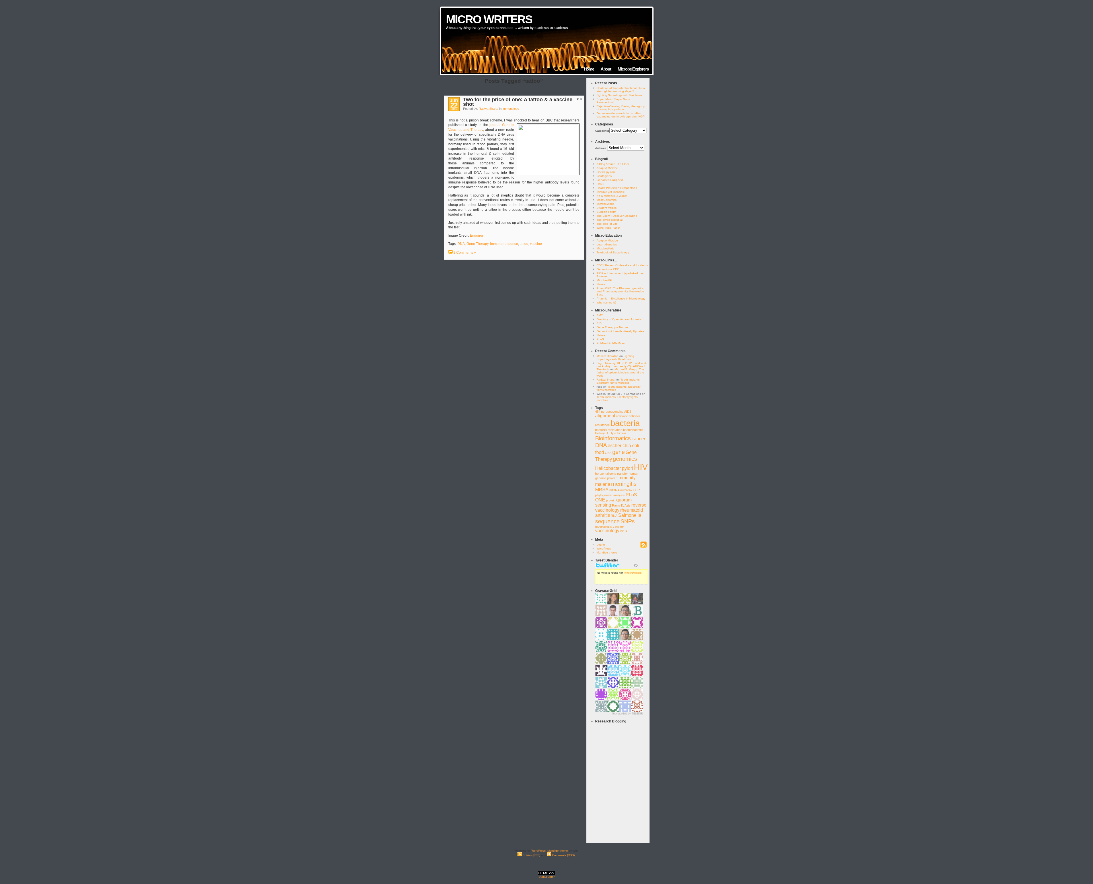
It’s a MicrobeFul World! (612, 195)
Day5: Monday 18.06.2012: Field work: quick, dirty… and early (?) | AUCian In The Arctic (622, 366)
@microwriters (633, 572)
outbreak (626, 490)
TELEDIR (637, 713)
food (599, 452)
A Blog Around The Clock (613, 164)
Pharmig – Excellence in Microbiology (621, 298)
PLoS (600, 339)
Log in (601, 544)
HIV (641, 467)
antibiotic (622, 416)
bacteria (625, 423)
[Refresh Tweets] (636, 565)
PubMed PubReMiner (611, 343)
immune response (504, 244)
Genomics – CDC (608, 269)
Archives (600, 148)
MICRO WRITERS (489, 19)
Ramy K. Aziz (621, 505)
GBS (608, 453)
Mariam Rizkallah (608, 356)
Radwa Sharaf (488, 108)
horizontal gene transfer (611, 473)
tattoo (524, 244)
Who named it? (607, 302)
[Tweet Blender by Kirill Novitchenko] (642, 565)
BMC (600, 315)
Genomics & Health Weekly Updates (620, 331)
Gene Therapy (477, 244)
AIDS (627, 411)
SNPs (628, 521)
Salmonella (629, 515)
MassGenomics (607, 199)
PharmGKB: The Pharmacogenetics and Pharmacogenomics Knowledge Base (620, 291)
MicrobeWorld (605, 203)
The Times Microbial (609, 219)
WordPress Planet (608, 227)
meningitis (623, 483)
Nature (601, 284)
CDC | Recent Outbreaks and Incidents (622, 265)
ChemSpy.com (606, 172)
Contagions (604, 175)
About (606, 69)
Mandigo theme (607, 552)
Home (589, 69)
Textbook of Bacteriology (613, 252)
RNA (614, 515)
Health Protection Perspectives (617, 187)
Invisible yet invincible (611, 191)
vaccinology (607, 530)
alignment (605, 415)
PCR (636, 490)
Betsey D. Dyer (606, 433)
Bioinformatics (613, 438)
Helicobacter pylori (614, 468)
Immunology (510, 108)
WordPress (604, 548)
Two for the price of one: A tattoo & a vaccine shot (517, 102)
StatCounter (546, 876)
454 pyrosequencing (609, 411)
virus (623, 531)
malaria (602, 484)
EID (599, 323)
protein (610, 500)
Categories (602, 130)
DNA (461, 244)
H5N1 (600, 183)
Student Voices (607, 207)
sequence (607, 521)
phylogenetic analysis (610, 495)
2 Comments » (464, 253)
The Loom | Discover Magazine (617, 215)
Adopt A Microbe (607, 168)
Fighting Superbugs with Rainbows (619, 95)
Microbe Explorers (633, 69)
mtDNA (614, 490)
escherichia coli (623, 445)
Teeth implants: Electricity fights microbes (618, 381)
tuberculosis (603, 526)
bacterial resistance (608, 429)
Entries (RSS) (531, 855)
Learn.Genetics (607, 244)
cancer (638, 438)
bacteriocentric (633, 429)
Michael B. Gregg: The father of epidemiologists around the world (620, 372)
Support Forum (606, 211)
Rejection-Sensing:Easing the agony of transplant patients (621, 108)
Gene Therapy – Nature (612, 327)
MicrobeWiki (604, 280)
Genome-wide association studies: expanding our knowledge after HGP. (621, 115)
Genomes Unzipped (610, 179)
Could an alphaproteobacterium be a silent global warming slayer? (621, 89)
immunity (626, 477)
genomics (625, 458)
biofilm (621, 433)
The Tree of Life (607, 223)
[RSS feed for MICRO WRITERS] (643, 546)
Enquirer (476, 235)
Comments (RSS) (563, 855)
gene (618, 452)
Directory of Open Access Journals (619, 319)
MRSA (602, 489)
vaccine (536, 244)
